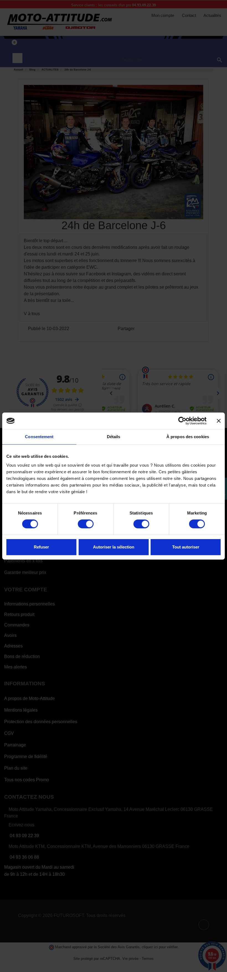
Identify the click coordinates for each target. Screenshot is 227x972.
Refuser (41, 547)
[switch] (86, 523)
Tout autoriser (185, 547)
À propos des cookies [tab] (187, 436)
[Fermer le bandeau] (219, 421)
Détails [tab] (113, 436)
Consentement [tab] (39, 436)
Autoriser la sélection (113, 547)
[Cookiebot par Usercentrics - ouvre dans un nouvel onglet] (182, 421)
